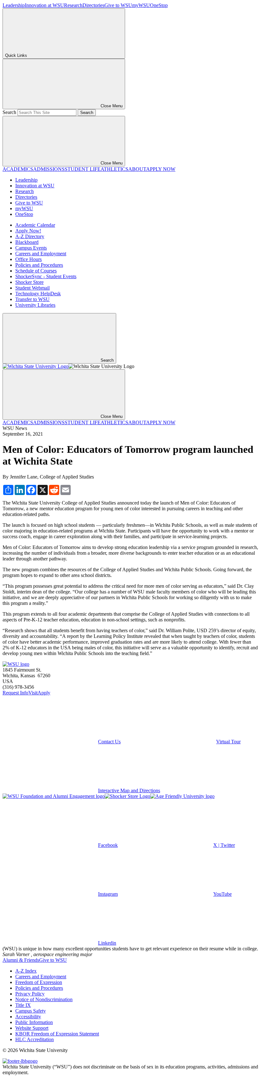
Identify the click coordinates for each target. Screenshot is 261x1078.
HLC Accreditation (34, 1039)
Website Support (31, 1028)
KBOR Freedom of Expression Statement (57, 1033)
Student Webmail (32, 288)
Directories (93, 5)
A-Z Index (26, 971)
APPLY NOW (160, 169)
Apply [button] (44, 692)
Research (73, 5)
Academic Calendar (35, 225)
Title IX (23, 1005)
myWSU (141, 5)
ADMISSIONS (49, 169)
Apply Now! (28, 230)
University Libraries (35, 305)
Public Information (34, 1022)
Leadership (14, 5)
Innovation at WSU (44, 5)
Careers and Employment (40, 253)
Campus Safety (30, 1011)
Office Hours (28, 259)
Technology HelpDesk (38, 293)
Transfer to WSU (32, 299)
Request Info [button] (15, 692)
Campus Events (31, 248)
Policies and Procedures (39, 265)
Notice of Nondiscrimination (44, 999)
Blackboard (27, 242)
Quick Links (16, 55)
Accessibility (28, 1016)
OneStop (159, 5)
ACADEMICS (18, 169)
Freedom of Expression (38, 982)
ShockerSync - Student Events (45, 276)
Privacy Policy (30, 993)
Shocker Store (29, 282)
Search (9, 112)
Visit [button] (33, 692)
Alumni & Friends (21, 960)
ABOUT (137, 169)
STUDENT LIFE (83, 169)
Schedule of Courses (36, 270)
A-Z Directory (29, 236)
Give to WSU (118, 5)
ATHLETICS (114, 169)
